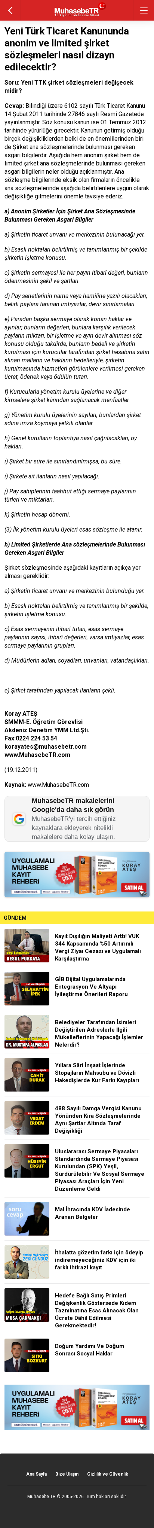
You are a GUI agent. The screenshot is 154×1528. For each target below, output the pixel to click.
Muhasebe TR (41, 1496)
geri (10, 10)
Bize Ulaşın (66, 1474)
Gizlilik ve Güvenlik (107, 1474)
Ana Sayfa (36, 1474)
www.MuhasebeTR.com (58, 784)
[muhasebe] (77, 16)
